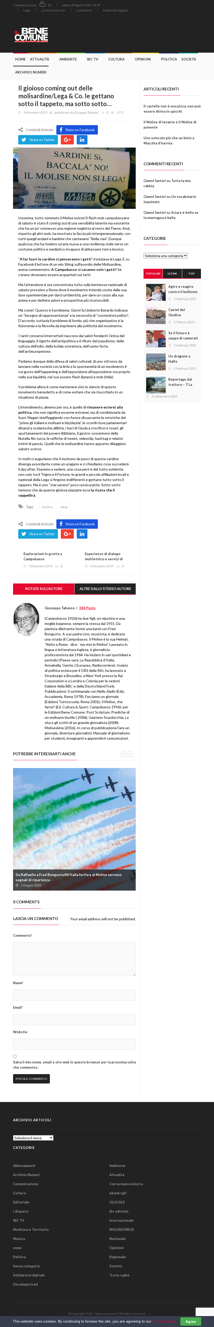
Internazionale (121, 1220)
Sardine (47, 507)
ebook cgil (117, 1193)
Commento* (22, 935)
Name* (18, 983)
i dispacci (20, 1211)
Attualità (39, 59)
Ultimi (172, 273)
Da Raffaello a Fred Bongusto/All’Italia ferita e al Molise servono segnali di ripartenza (68, 877)
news (17, 1248)
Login (27, 10)
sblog (63, 507)
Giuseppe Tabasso (86, 112)
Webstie (20, 1032)
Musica (19, 1239)
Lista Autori (84, 10)
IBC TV (92, 59)
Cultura (116, 59)
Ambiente (68, 59)
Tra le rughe (119, 1275)
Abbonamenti (24, 1166)
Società (188, 59)
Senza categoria (26, 1266)
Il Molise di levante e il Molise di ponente (170, 124)
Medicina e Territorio (31, 1229)
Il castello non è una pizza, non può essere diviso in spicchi (172, 108)
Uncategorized (25, 1284)
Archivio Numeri (30, 72)
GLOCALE (117, 1202)
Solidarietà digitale (115, 10)
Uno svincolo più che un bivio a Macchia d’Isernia (169, 140)
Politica (169, 59)
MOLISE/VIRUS (121, 1229)
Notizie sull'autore (43, 589)
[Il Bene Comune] (43, 34)
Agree (191, 1321)
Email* (18, 1007)
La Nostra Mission (53, 10)
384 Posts (87, 608)
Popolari (153, 273)
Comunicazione (25, 1184)
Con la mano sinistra (126, 1184)
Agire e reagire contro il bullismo (182, 289)
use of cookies (164, 1321)
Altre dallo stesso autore (105, 589)
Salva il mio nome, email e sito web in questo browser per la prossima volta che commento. (74, 1064)
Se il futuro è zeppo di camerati (183, 335)
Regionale (117, 1257)
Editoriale (21, 1202)
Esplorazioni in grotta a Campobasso (42, 556)
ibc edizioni (118, 1211)
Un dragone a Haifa (179, 358)
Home (20, 59)
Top (191, 273)
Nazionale (117, 1239)
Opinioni (143, 59)
